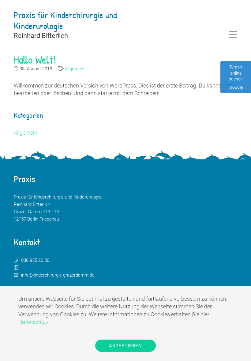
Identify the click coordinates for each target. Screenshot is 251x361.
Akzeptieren (125, 345)
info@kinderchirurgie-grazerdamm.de (58, 275)
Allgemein (74, 69)
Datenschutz (33, 322)
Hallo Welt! (35, 59)
